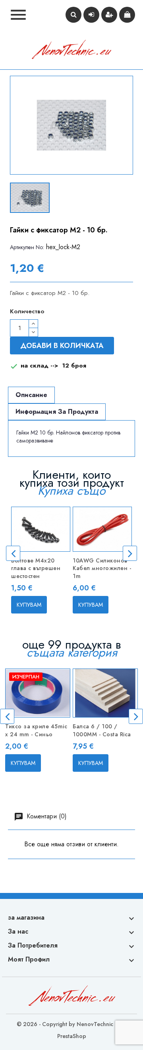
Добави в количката (62, 345)
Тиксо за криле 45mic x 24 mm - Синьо (36, 730)
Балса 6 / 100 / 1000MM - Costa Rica (102, 730)
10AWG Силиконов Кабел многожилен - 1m (102, 568)
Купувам (29, 605)
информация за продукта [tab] (56, 411)
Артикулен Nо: (27, 247)
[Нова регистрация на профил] (109, 15)
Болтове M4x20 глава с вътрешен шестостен (35, 568)
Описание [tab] (31, 394)
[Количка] (127, 15)
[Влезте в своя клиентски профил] (91, 15)
